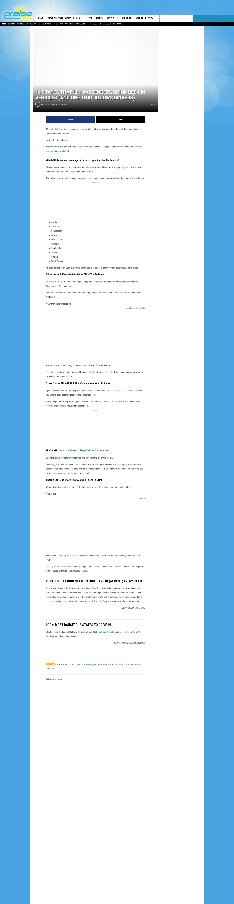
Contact (151, 18)
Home (40, 18)
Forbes (49, 401)
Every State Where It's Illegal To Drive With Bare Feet (83, 450)
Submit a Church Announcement (72, 24)
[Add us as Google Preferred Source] (163, 18)
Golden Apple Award (114, 24)
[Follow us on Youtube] (183, 18)
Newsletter (95, 24)
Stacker (49, 632)
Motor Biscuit (52, 146)
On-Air (79, 18)
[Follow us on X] (190, 18)
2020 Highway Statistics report (107, 632)
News (59, 679)
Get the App (112, 18)
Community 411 (48, 24)
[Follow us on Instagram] (176, 18)
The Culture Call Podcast (59, 18)
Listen (89, 18)
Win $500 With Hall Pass (27, 24)
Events (99, 18)
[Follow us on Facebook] (169, 18)
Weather (139, 18)
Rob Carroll (45, 104)
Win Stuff (126, 18)
